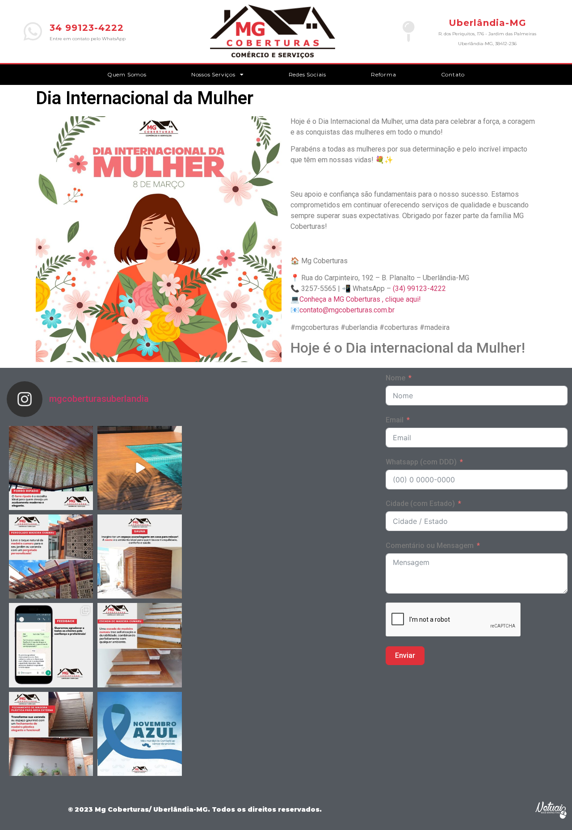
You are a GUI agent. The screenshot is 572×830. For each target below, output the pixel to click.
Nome (395, 378)
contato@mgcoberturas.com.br (347, 310)
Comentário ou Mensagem (430, 545)
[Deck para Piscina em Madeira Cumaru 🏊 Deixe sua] (139, 468)
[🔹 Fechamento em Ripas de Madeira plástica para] (51, 734)
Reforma (383, 74)
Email (395, 420)
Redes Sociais (307, 74)
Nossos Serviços (213, 74)
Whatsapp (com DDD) (421, 462)
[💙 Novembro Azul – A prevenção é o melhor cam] (139, 734)
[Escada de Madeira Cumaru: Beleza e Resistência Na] (139, 645)
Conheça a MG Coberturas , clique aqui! (360, 299)
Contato (453, 74)
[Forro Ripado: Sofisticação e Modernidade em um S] (51, 468)
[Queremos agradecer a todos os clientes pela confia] (51, 645)
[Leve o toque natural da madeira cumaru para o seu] (51, 556)
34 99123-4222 (87, 27)
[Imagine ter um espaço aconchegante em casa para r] (139, 556)
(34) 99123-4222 (419, 288)
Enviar (405, 655)
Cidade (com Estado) (420, 503)
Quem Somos (127, 74)
